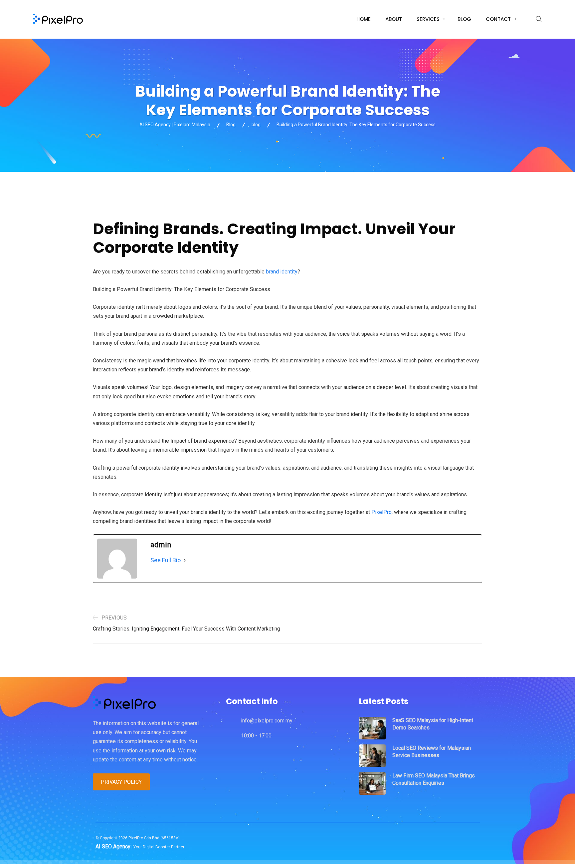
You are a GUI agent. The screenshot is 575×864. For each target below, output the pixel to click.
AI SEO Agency (113, 846)
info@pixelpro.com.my (266, 720)
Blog (464, 19)
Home (363, 19)
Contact (498, 19)
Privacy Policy (121, 782)
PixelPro (381, 512)
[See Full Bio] (185, 560)
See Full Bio (165, 560)
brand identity (281, 271)
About (393, 19)
